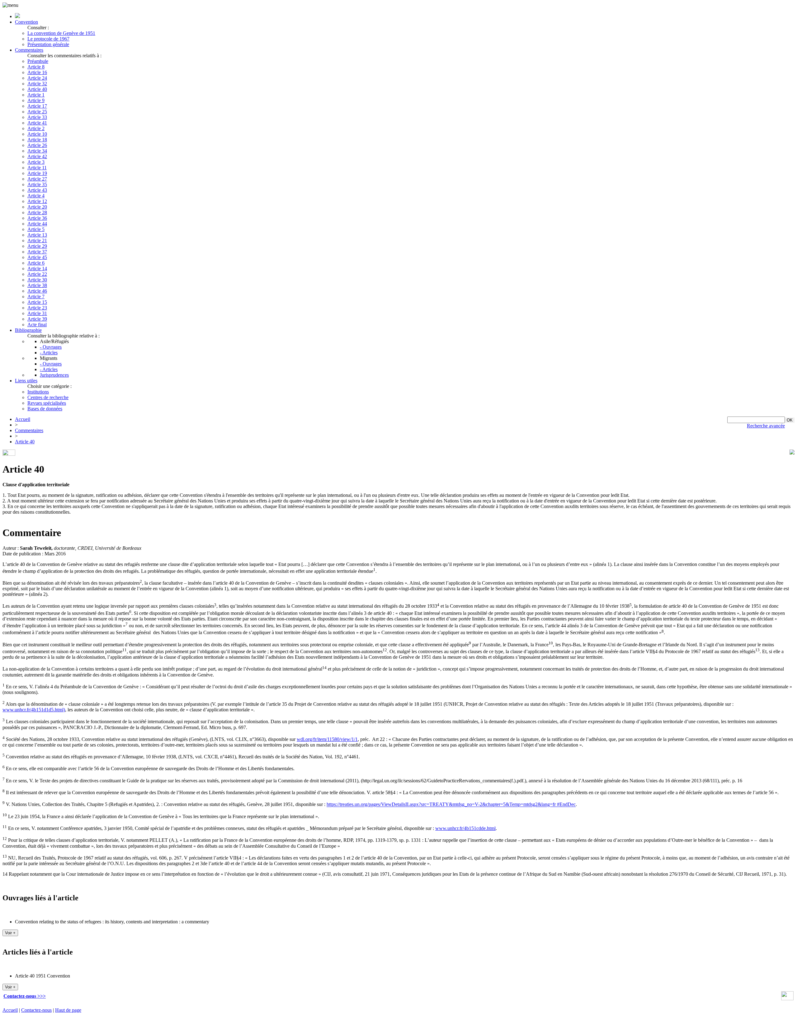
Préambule (37, 61)
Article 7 (36, 296)
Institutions (38, 391)
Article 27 (37, 178)
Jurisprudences (54, 375)
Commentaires (29, 50)
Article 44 (37, 223)
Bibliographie (28, 330)
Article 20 (37, 207)
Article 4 (36, 195)
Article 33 (37, 117)
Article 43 (37, 190)
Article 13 (37, 235)
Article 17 (37, 106)
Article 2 (36, 128)
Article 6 (36, 263)
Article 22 (37, 274)
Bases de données (44, 408)
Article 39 (37, 319)
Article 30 (37, 279)
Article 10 (37, 134)
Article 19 (37, 173)
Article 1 (36, 94)
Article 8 (36, 66)
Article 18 (37, 139)
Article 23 (37, 307)
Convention (26, 22)
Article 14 (37, 268)
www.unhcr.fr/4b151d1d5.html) (33, 709)
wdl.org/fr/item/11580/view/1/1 (327, 739)
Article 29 (37, 246)
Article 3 (36, 162)
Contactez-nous (36, 1010)
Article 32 (37, 83)
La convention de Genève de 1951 (61, 33)
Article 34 (37, 150)
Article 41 (37, 122)
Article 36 (37, 218)
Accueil (22, 419)
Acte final (37, 324)
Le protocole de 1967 (48, 38)
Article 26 (37, 145)
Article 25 (37, 111)
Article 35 (37, 184)
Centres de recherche (47, 397)
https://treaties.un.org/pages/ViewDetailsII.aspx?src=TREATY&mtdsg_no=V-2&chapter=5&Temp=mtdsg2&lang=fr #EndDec (451, 804)
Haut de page (68, 1010)
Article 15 (37, 302)
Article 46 (37, 291)
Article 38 (37, 285)
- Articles (49, 352)
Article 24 (37, 78)
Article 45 (37, 257)
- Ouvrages (51, 347)
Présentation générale (48, 44)
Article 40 (37, 89)
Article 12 (37, 201)
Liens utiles (26, 380)
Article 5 (36, 229)
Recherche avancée (766, 425)
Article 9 (36, 100)
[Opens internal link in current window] (787, 998)
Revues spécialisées (46, 403)
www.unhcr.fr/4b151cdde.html (465, 828)
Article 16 (37, 72)
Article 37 (37, 251)
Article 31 (37, 313)
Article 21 (37, 240)
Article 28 (37, 212)
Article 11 (37, 167)
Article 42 (37, 156)
